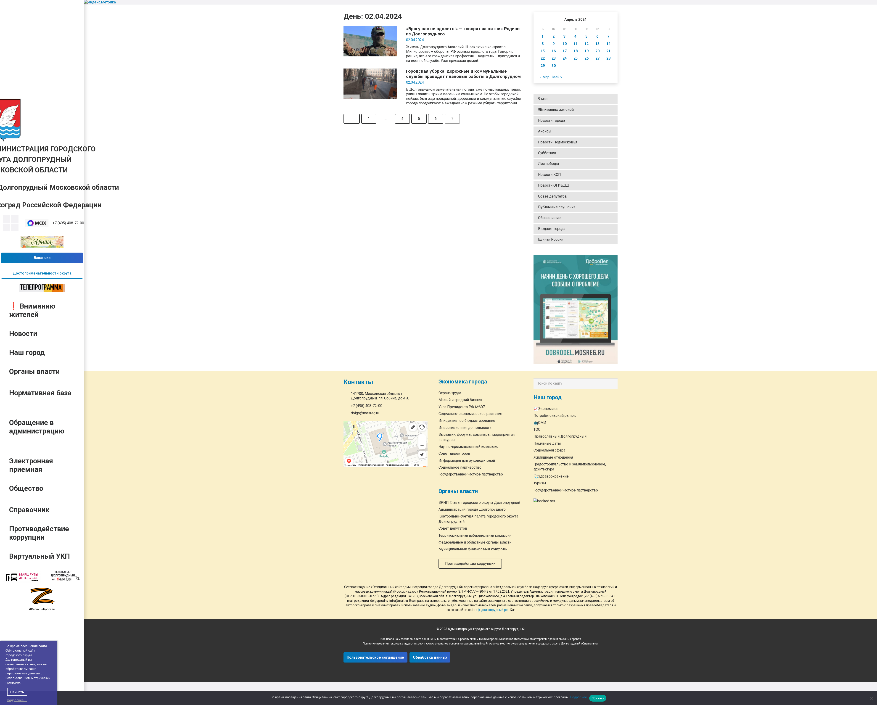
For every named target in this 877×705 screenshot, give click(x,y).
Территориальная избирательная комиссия (474, 535)
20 (597, 51)
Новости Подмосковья (557, 142)
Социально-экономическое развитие (470, 414)
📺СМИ (540, 422)
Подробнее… (17, 700)
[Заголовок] (14, 227)
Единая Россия (550, 239)
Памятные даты (547, 443)
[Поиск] (613, 384)
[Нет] (871, 698)
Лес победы (548, 163)
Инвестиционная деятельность (464, 427)
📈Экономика (545, 409)
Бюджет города (551, 229)
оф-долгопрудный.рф (492, 610)
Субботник (547, 153)
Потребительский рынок (555, 415)
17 (565, 51)
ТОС (537, 429)
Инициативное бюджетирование (466, 421)
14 (608, 44)
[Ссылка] (37, 223)
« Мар (544, 77)
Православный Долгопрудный (560, 436)
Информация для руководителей (466, 460)
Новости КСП (549, 174)
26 (586, 58)
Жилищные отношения (553, 457)
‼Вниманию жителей (556, 109)
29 (543, 65)
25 (575, 58)
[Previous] (351, 119)
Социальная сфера (549, 450)
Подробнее (578, 697)
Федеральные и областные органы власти (474, 542)
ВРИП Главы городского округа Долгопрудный (479, 502)
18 (575, 51)
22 (543, 58)
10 (565, 44)
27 (597, 58)
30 (554, 65)
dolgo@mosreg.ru (365, 413)
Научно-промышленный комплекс (468, 446)
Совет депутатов (552, 196)
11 (575, 44)
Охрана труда (449, 393)
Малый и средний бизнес (460, 400)
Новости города (551, 120)
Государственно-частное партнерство (470, 474)
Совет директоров (454, 454)
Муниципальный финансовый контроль (472, 549)
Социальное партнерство (459, 467)
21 (608, 51)
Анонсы (544, 131)
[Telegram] (6, 227)
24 (565, 58)
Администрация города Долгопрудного (472, 509)
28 (608, 58)
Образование (549, 218)
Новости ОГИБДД (553, 185)
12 (586, 44)
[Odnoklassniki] (14, 219)
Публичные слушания (556, 207)
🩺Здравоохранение (551, 476)
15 (543, 51)
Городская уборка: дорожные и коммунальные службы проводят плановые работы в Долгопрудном (463, 74)
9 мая (542, 99)
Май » (557, 77)
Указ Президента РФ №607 (461, 407)
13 (597, 44)
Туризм (540, 483)
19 (586, 51)
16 (554, 51)
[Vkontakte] (6, 219)
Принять (598, 698)
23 (554, 58)
